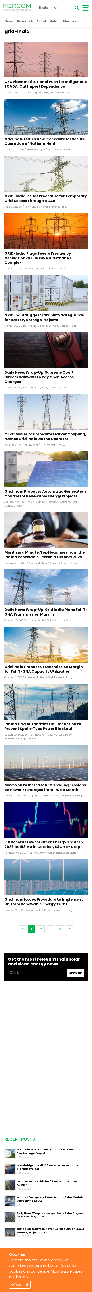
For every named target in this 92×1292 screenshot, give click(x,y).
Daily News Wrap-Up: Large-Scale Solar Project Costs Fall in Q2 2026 (50, 1215)
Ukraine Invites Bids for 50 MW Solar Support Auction (48, 1183)
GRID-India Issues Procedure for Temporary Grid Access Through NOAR (45, 198)
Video (55, 21)
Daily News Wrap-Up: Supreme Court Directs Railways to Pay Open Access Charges (39, 377)
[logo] (16, 8)
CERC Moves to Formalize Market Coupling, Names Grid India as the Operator (45, 436)
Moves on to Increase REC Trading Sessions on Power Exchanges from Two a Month (45, 787)
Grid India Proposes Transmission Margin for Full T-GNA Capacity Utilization (43, 669)
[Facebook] (46, 59)
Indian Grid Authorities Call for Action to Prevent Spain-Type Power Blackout (42, 726)
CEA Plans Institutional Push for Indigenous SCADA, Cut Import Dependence (45, 84)
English (44, 7)
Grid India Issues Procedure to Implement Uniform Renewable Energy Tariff (43, 902)
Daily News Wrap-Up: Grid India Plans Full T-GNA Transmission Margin (46, 612)
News (9, 21)
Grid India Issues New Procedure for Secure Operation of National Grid (44, 141)
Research (25, 21)
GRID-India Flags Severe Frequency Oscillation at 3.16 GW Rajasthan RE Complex (38, 258)
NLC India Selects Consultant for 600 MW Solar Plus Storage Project (49, 1151)
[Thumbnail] (10, 1153)
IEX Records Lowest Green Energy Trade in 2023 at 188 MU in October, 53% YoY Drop (43, 844)
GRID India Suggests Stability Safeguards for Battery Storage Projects (44, 317)
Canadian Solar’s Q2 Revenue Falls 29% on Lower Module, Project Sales (50, 1230)
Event (41, 21)
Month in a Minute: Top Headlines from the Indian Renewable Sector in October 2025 (44, 555)
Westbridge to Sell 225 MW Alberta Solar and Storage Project (48, 1167)
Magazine (71, 21)
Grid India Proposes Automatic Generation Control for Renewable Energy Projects (45, 494)
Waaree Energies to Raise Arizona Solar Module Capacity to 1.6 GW (50, 1199)
